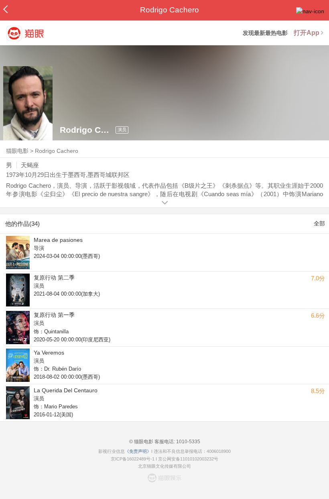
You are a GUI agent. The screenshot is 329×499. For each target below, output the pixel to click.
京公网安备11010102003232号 (188, 458)
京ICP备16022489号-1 (132, 458)
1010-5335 (187, 441)
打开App (306, 32)
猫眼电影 (17, 151)
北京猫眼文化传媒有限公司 (164, 466)
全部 (319, 223)
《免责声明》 (138, 451)
